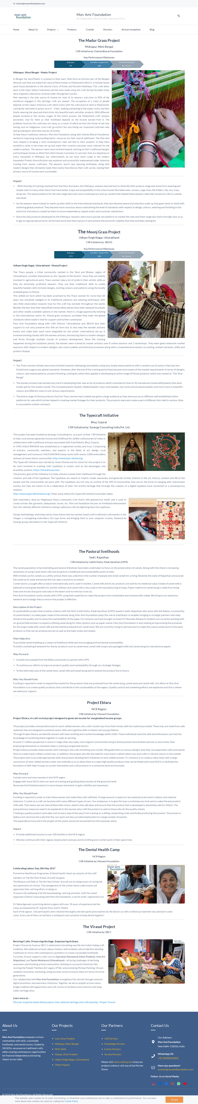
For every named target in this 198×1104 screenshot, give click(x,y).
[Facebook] (166, 1083)
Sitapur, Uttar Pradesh (66, 1054)
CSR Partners (111, 1038)
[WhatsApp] (178, 1083)
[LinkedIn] (160, 1083)
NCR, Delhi (60, 1049)
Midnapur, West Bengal (67, 1043)
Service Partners (112, 1054)
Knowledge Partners (114, 1043)
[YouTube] (185, 1083)
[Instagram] (154, 1083)
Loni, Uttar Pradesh (65, 1038)
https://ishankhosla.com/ (46, 469)
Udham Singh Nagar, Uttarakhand (72, 1059)
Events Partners (112, 1049)
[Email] (172, 1083)
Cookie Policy (71, 1101)
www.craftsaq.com (123, 1061)
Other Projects (62, 1064)
